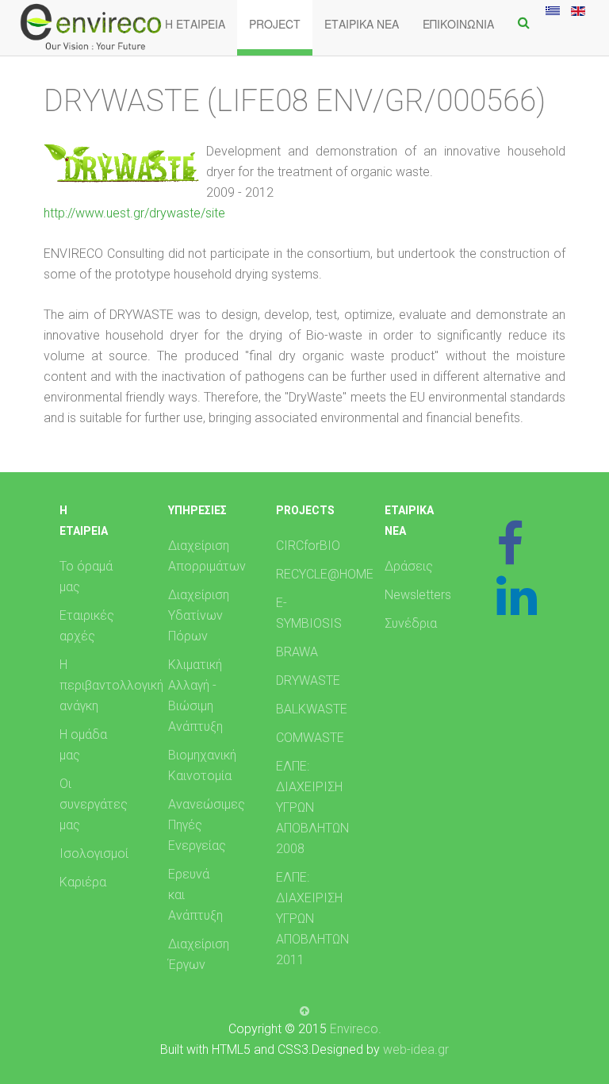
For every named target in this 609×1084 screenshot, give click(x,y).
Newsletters (418, 594)
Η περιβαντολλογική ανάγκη (95, 685)
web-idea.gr (416, 1049)
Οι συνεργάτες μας (93, 804)
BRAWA (297, 651)
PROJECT (275, 24)
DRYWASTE (308, 680)
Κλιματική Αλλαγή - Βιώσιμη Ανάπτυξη (195, 695)
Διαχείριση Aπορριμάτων (204, 556)
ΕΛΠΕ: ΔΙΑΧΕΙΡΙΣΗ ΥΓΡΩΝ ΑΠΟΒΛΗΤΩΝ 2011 (312, 918)
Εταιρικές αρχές (86, 626)
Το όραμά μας (86, 576)
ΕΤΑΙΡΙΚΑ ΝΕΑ (361, 24)
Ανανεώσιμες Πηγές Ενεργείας (204, 825)
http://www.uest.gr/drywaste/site (134, 213)
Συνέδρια (411, 623)
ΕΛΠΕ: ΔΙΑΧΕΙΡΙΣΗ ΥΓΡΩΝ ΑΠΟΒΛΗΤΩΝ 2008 (312, 807)
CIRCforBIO (308, 545)
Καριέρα (82, 882)
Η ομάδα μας (83, 745)
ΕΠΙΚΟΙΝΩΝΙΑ (458, 24)
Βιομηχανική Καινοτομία (202, 765)
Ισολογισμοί (93, 853)
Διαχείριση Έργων (198, 954)
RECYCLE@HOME (312, 574)
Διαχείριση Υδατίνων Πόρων (198, 615)
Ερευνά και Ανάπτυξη (195, 895)
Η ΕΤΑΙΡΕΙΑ (195, 24)
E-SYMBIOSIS (309, 613)
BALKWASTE (311, 709)
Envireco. (355, 1028)
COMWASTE (310, 737)
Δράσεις (409, 566)
